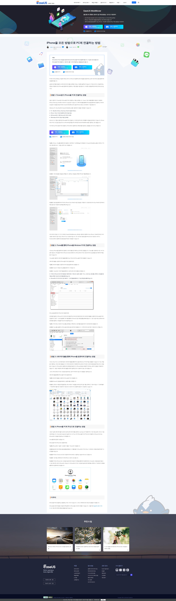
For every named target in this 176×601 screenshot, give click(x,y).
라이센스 (63, 597)
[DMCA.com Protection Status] (50, 597)
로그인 (134, 2)
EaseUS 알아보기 (105, 568)
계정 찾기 (104, 577)
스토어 (124, 2)
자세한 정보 (96, 599)
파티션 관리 (86, 2)
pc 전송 (75, 577)
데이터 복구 (77, 2)
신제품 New (76, 579)
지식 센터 (90, 579)
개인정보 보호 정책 (56, 597)
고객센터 (104, 575)
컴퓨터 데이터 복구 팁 (92, 568)
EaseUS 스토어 (48, 583)
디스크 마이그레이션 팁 (93, 575)
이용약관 (67, 597)
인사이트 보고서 (91, 582)
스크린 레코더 (77, 573)
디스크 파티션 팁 (91, 573)
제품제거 (71, 597)
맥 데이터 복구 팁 (91, 571)
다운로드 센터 (48, 579)
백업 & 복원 (94, 2)
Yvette (51, 47)
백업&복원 (76, 575)
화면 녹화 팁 (90, 577)
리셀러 (103, 571)
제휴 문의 (104, 573)
